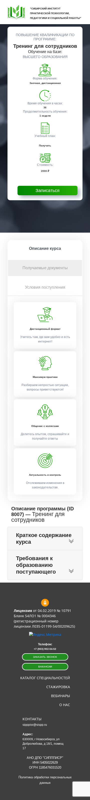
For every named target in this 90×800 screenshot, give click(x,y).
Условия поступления (45, 287)
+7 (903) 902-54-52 (45, 649)
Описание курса (45, 248)
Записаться (48, 190)
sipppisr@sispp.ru (34, 725)
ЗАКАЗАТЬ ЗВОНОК (45, 657)
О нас (64, 704)
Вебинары (60, 695)
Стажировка (58, 686)
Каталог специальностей (45, 677)
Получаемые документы (45, 268)
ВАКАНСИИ (45, 666)
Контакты (32, 719)
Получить (45, 145)
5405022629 (49, 762)
